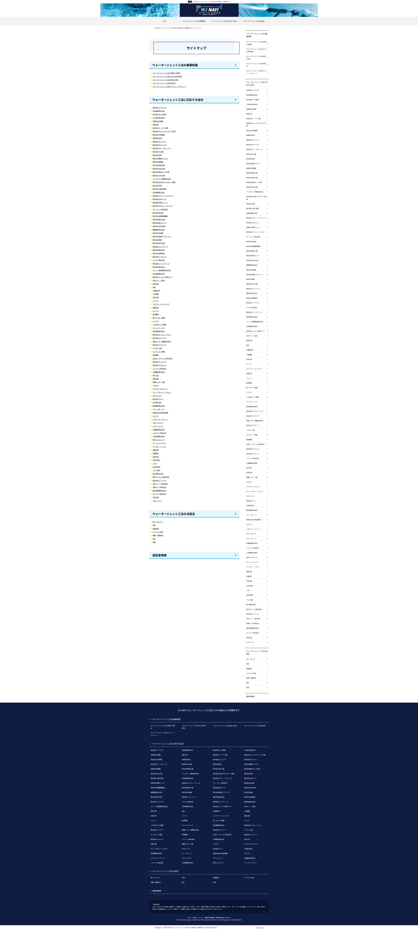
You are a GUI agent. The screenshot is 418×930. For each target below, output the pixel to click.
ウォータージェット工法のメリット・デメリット (169, 86)
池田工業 (156, 497)
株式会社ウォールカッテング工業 (164, 131)
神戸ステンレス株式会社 (161, 477)
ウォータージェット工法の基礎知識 (175, 65)
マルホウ (156, 385)
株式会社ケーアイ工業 (160, 128)
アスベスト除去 (158, 532)
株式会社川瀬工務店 (159, 189)
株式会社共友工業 (159, 168)
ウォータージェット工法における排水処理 (167, 76)
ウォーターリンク (159, 328)
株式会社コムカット (159, 365)
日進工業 (156, 457)
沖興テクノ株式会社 (159, 487)
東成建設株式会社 (159, 406)
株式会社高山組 (158, 213)
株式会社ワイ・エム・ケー (162, 148)
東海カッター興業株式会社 (162, 341)
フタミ (155, 463)
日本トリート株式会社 (160, 484)
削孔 (154, 539)
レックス (156, 321)
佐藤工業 (156, 307)
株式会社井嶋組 (158, 233)
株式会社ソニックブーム (161, 263)
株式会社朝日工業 (159, 219)
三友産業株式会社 (159, 436)
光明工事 (156, 297)
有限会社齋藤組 (158, 162)
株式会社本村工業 (159, 243)
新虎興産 (156, 314)
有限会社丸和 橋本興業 (160, 413)
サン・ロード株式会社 (160, 209)
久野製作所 (156, 290)
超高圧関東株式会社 (159, 490)
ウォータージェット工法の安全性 (164, 83)
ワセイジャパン (158, 423)
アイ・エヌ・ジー (159, 409)
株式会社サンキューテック (162, 335)
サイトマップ (259, 927)
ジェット (156, 311)
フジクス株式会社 (159, 260)
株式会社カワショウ (159, 145)
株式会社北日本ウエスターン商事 (164, 182)
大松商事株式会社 (159, 274)
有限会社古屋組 (158, 121)
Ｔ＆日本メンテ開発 (159, 324)
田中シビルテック (159, 440)
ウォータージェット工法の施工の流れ (166, 80)
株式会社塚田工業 (159, 165)
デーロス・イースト (159, 446)
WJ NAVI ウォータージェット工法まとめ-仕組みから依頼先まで (211, 1)
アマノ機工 (156, 470)
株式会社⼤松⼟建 (159, 175)
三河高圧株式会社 (159, 118)
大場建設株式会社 (159, 372)
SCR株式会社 (157, 402)
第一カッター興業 (159, 318)
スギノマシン (157, 501)
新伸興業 (156, 355)
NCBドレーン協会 (159, 280)
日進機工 (156, 453)
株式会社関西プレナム (160, 158)
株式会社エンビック (159, 141)
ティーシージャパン (159, 443)
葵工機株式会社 (158, 473)
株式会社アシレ (158, 399)
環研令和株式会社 (159, 250)
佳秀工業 (156, 284)
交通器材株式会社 (159, 429)
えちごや (156, 416)
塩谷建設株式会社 (159, 331)
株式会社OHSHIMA (159, 226)
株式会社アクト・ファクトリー (163, 196)
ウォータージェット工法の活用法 (173, 514)
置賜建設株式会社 (159, 230)
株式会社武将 (157, 155)
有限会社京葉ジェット (160, 202)
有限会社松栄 (157, 138)
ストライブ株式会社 (159, 494)
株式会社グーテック (159, 480)
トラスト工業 (157, 348)
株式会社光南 (157, 185)
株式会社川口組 (158, 152)
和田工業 (156, 124)
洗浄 (154, 525)
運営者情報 (159, 555)
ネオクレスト (157, 396)
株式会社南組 (157, 240)
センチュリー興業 (159, 351)
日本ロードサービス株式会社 (162, 358)
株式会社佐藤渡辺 (159, 253)
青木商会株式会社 (159, 267)
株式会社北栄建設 (159, 135)
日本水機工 (156, 460)
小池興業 (156, 294)
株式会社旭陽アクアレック (162, 236)
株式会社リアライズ (159, 107)
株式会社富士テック (159, 223)
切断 (154, 542)
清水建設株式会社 (159, 111)
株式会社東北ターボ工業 (161, 172)
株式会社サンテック (159, 362)
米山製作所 (156, 467)
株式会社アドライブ (159, 338)
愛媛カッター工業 (159, 382)
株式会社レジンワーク (160, 246)
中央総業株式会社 (159, 192)
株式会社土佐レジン (159, 199)
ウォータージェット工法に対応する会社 (177, 100)
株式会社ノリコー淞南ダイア (162, 277)
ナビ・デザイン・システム (162, 392)
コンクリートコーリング (161, 304)
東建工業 (156, 450)
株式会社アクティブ (159, 345)
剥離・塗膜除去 (158, 535)
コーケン (156, 301)
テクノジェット (158, 426)
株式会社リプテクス (159, 257)
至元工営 (156, 375)
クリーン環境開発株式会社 (162, 270)
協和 (154, 287)
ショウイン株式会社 (159, 433)
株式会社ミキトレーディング (162, 206)
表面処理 (156, 528)
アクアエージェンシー (160, 389)
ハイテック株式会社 (159, 368)
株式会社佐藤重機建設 (160, 216)
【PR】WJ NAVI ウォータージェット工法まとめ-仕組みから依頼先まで (184, 927)
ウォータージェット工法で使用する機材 (166, 73)
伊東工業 (156, 379)
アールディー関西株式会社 (162, 179)
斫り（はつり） (158, 522)
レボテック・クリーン (160, 419)
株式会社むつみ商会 (159, 114)
